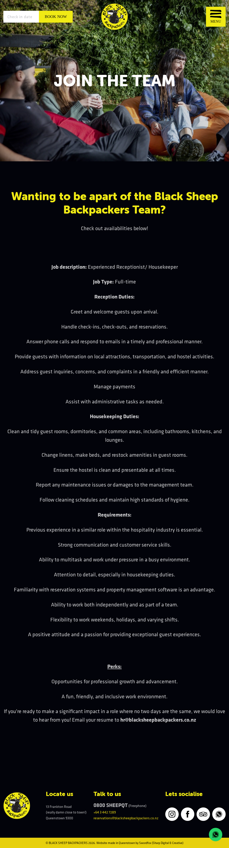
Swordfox (145, 843)
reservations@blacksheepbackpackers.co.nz (125, 818)
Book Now (56, 16)
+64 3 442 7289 (104, 812)
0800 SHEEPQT (110, 805)
